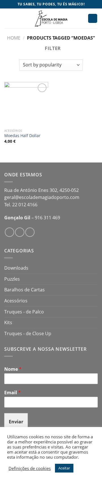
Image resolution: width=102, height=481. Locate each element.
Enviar (16, 422)
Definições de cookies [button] (29, 468)
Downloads (16, 268)
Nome (13, 369)
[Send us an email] (30, 232)
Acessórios (15, 301)
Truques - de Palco (24, 312)
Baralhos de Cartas (24, 290)
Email (12, 393)
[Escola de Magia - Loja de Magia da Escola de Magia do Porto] (51, 18)
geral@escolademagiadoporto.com (41, 197)
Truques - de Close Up (27, 333)
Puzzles (12, 279)
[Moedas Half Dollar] (26, 104)
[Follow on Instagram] (19, 232)
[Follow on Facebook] (9, 232)
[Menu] (7, 18)
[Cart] (92, 18)
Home (13, 38)
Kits (8, 322)
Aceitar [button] (64, 468)
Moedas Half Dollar (22, 135)
